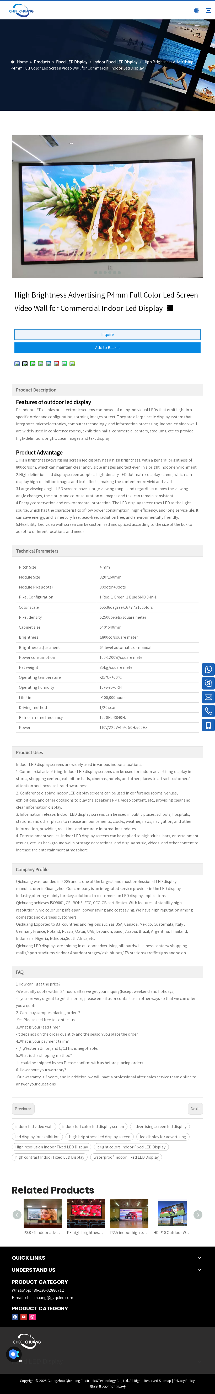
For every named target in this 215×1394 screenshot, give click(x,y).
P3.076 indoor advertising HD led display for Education (43, 1232)
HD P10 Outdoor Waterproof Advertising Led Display (172, 1232)
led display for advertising (163, 1136)
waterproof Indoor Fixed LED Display (126, 1157)
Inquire (107, 334)
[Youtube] (23, 1317)
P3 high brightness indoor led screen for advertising (86, 1232)
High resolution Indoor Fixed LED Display (51, 1147)
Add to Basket (107, 347)
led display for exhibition (37, 1136)
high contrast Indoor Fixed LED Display (49, 1157)
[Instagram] (32, 1317)
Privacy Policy (184, 1380)
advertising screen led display (159, 1126)
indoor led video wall (34, 1126)
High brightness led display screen (99, 1136)
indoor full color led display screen (93, 1126)
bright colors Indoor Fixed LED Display (131, 1147)
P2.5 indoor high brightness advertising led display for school (129, 1232)
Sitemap (165, 1380)
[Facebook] (15, 1317)
